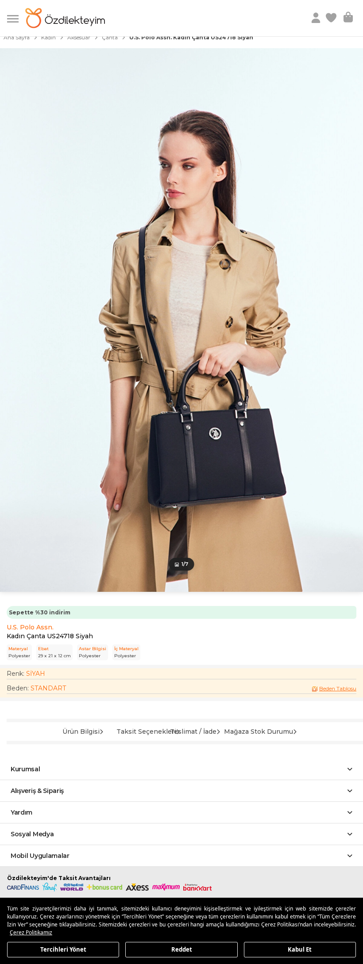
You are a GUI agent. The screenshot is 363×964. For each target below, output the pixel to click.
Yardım (21, 812)
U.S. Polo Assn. (30, 627)
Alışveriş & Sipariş (37, 791)
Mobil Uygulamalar (40, 856)
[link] (332, 18)
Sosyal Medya (32, 834)
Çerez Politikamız (31, 932)
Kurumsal (25, 769)
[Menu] (16, 18)
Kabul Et (300, 949)
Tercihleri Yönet (63, 949)
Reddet (181, 949)
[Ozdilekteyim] (65, 18)
